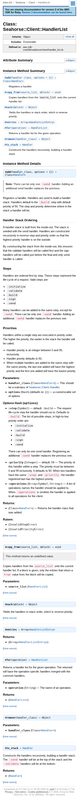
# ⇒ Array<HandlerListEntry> (30, 122)
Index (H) (7, 2)
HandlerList (37, 586)
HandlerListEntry (41, 629)
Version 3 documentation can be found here (47, 12)
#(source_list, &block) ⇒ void (32, 92)
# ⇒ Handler (19, 144)
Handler (19, 174)
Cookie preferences (38, 792)
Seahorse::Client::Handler (44, 387)
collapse (70, 60)
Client (32, 2)
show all (70, 36)
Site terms (20, 792)
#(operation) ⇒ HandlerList (26, 127)
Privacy (9, 792)
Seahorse (20, 2)
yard (52, 789)
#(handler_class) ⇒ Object (27, 139)
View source (9, 535)
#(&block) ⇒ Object (21, 107)
